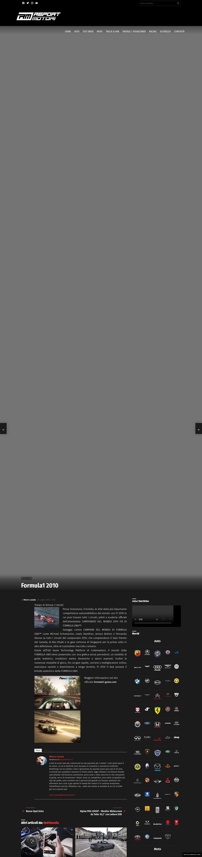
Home (68, 31)
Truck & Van (112, 31)
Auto (76, 31)
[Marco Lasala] (41, 764)
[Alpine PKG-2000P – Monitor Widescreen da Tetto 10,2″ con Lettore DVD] (198, 428)
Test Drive (88, 31)
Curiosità (179, 31)
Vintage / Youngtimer (134, 31)
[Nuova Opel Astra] (3, 428)
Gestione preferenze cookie (192, 854)
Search (178, 4)
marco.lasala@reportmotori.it (62, 795)
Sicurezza (165, 31)
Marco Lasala (56, 756)
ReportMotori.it (66, 760)
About (38, 750)
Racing (153, 31)
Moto (100, 31)
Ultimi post (48, 750)
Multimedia (51, 823)
